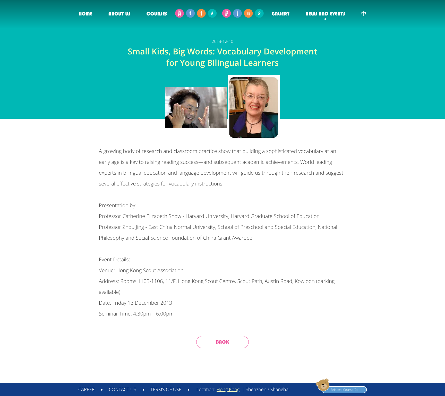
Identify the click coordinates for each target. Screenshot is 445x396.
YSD (363, 377)
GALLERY (280, 14)
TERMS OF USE (165, 389)
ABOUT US (119, 14)
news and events (325, 14)
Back (222, 342)
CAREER (86, 389)
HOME (85, 14)
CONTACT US (122, 389)
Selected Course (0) (344, 389)
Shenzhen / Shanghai (267, 389)
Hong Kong (228, 389)
